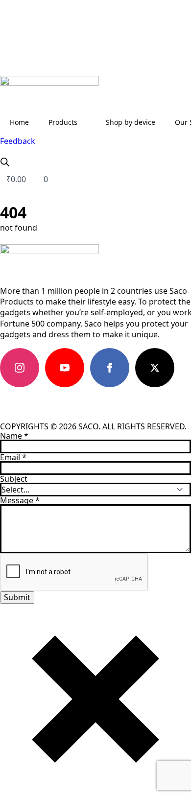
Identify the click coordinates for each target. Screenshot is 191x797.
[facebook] (109, 367)
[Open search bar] (5, 162)
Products (62, 122)
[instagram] (19, 367)
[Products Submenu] (86, 122)
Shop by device (130, 122)
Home (19, 122)
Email (13, 457)
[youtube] (64, 367)
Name (14, 436)
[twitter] (154, 367)
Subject (13, 479)
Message (20, 500)
